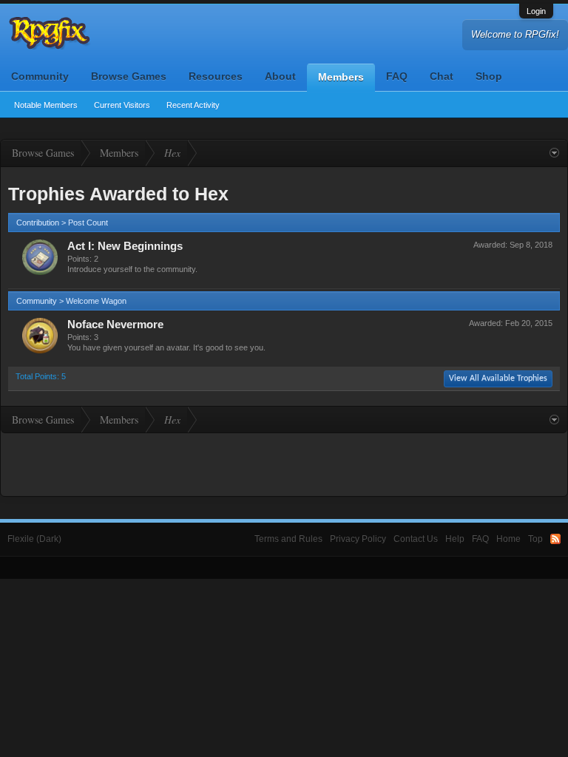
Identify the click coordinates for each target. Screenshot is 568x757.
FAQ (397, 76)
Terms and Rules (288, 539)
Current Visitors (122, 105)
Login (536, 11)
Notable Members (46, 105)
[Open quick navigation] (554, 153)
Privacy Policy (358, 539)
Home (508, 539)
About (280, 76)
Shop (489, 76)
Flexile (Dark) (34, 539)
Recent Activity (193, 105)
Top (535, 539)
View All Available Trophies (498, 378)
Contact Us (415, 539)
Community (40, 76)
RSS (555, 539)
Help (454, 539)
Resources (216, 76)
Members (341, 77)
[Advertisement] (284, 463)
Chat (441, 76)
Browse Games (128, 76)
